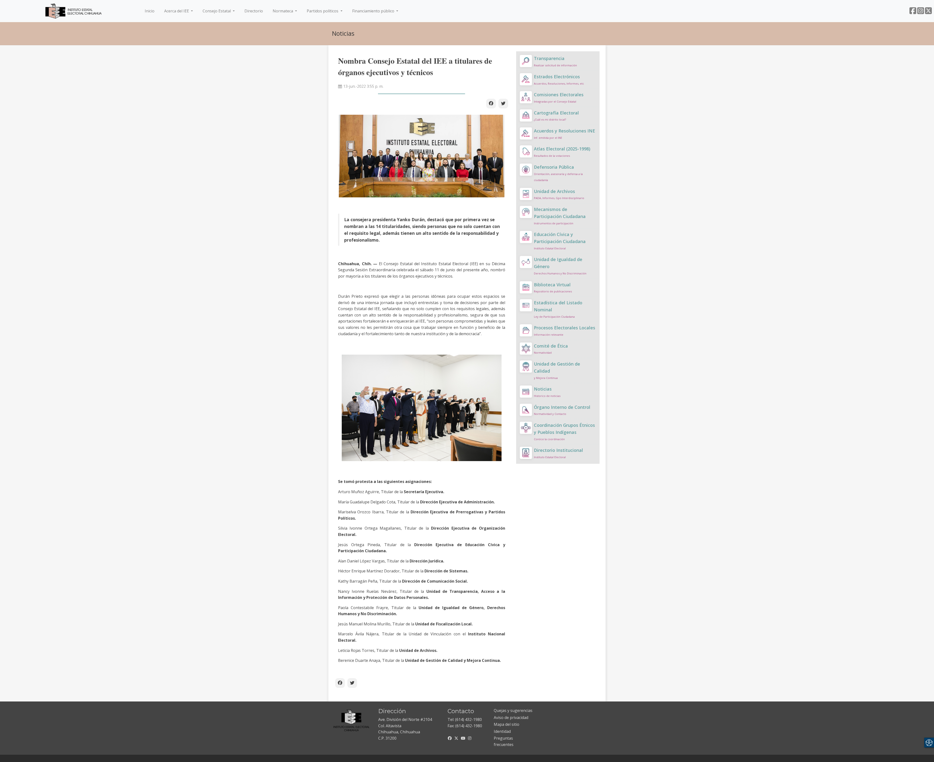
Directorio (253, 11)
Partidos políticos (323, 11)
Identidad (502, 731)
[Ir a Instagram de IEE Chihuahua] (920, 12)
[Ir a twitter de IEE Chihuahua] (928, 12)
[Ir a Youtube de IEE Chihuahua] (463, 738)
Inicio (150, 11)
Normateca (283, 11)
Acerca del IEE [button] (177, 11)
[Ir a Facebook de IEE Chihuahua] (912, 12)
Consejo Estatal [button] (217, 11)
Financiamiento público (373, 11)
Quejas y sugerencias (513, 710)
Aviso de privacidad (511, 717)
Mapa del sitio (506, 724)
